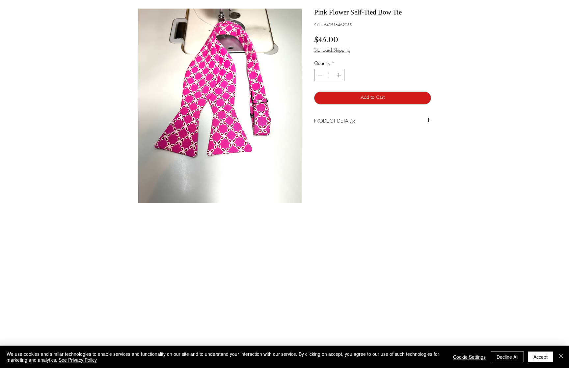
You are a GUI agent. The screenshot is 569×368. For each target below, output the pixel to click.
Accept (540, 357)
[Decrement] (319, 75)
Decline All (507, 357)
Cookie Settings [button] (469, 357)
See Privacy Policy (78, 359)
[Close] (561, 357)
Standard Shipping (332, 50)
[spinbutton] (329, 75)
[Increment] (339, 75)
